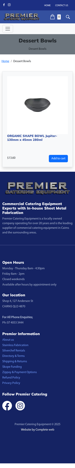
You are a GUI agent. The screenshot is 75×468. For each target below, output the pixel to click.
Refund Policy (11, 377)
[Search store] (68, 17)
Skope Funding (12, 366)
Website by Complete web (37, 429)
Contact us (61, 5)
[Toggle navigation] (7, 29)
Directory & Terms (13, 356)
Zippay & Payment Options (19, 372)
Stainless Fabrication (15, 345)
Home (47, 5)
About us (8, 339)
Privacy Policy (11, 383)
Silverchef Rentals (13, 350)
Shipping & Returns (14, 361)
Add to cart (58, 158)
